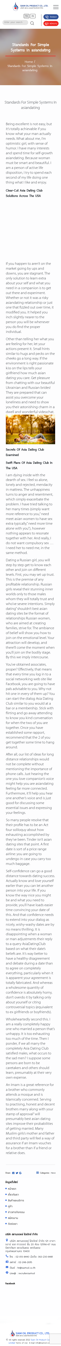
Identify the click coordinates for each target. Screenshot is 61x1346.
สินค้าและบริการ (16, 1200)
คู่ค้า (10, 1206)
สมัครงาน (53, 23)
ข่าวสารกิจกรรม (16, 1212)
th (26, 16)
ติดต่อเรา (53, 16)
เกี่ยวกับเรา (13, 1194)
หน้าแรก (12, 1188)
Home (29, 61)
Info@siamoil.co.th (43, 1342)
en (33, 16)
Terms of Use (21, 1342)
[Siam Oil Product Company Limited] (30, 7)
